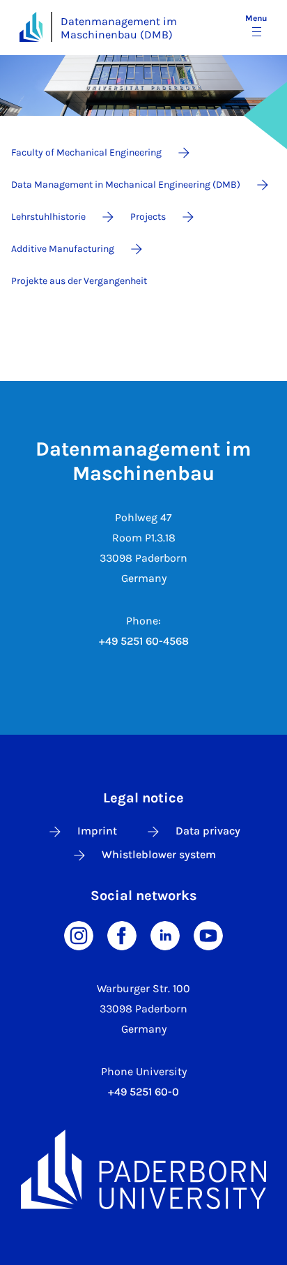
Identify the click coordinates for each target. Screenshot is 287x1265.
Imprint (97, 830)
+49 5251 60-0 (143, 1091)
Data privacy (208, 830)
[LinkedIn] (165, 934)
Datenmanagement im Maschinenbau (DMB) (119, 28)
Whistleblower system (159, 854)
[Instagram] (78, 934)
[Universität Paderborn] (143, 1169)
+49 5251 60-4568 (144, 641)
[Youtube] (208, 934)
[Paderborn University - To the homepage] (31, 27)
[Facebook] (122, 934)
